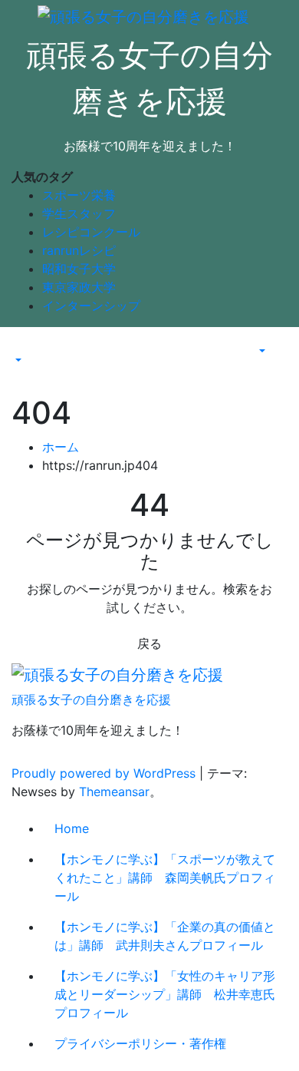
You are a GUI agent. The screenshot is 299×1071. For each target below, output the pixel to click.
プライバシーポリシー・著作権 (140, 1043)
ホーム (60, 447)
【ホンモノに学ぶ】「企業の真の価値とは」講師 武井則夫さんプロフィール (164, 936)
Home (71, 828)
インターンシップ (91, 305)
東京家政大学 (79, 287)
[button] (16, 361)
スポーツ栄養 (79, 195)
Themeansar (114, 791)
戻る (149, 643)
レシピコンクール (91, 232)
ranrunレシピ (79, 250)
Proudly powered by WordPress (105, 773)
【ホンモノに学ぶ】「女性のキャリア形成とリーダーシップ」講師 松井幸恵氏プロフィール (164, 994)
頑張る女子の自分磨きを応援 (91, 699)
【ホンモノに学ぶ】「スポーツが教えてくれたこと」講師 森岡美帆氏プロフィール (164, 877)
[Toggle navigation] (22, 347)
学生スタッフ (79, 213)
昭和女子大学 (79, 268)
